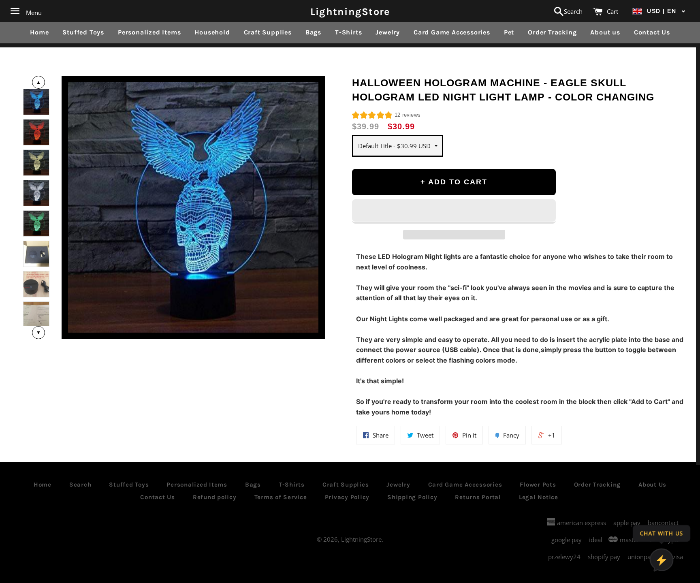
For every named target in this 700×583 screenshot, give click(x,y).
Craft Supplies (268, 32)
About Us (652, 484)
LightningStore (350, 11)
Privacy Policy (347, 497)
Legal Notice (538, 497)
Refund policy (215, 497)
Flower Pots (538, 484)
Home (39, 32)
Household (212, 32)
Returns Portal (478, 497)
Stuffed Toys (83, 32)
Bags (313, 32)
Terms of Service (280, 497)
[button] (659, 11)
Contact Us (652, 32)
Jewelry (388, 32)
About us (605, 32)
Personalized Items (149, 32)
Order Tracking (552, 32)
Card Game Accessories (452, 32)
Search (80, 484)
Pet (509, 32)
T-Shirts (348, 32)
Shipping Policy (412, 497)
